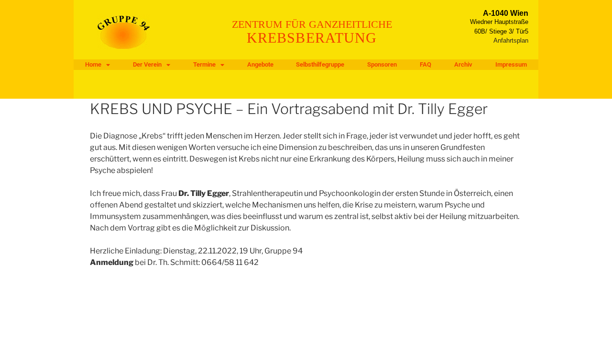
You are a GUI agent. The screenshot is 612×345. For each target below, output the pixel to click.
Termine (204, 64)
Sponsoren (382, 64)
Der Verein (147, 64)
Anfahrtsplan (510, 40)
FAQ (425, 64)
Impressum (511, 64)
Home (93, 64)
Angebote (260, 64)
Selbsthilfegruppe (320, 64)
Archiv (463, 64)
